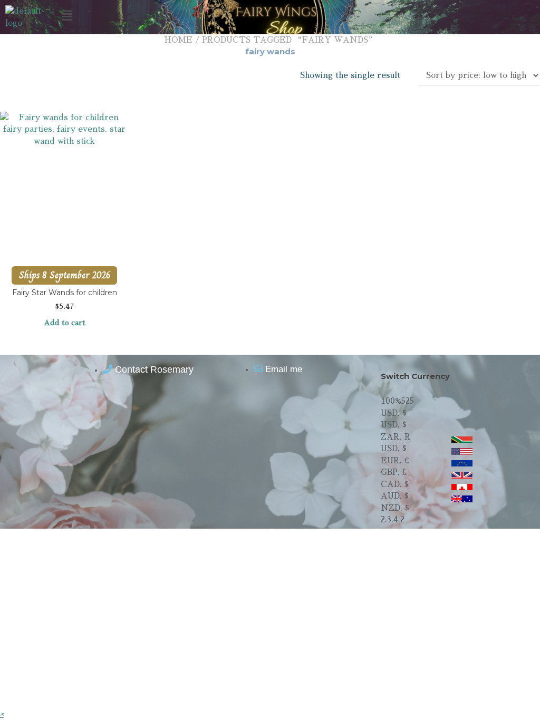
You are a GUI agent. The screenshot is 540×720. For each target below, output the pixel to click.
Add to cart (64, 322)
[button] (270, 15)
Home (178, 40)
